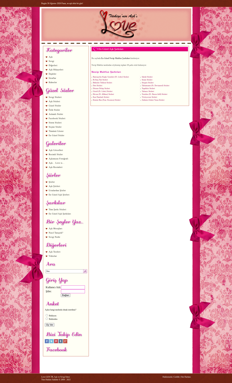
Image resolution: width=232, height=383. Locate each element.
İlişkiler (52, 74)
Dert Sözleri (97, 85)
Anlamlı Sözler (56, 114)
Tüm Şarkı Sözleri (57, 209)
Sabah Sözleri (147, 77)
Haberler (53, 82)
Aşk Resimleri (56, 167)
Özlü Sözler (54, 110)
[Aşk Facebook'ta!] (47, 342)
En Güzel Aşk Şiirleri (59, 195)
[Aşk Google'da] (65, 342)
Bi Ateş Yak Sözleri (100, 80)
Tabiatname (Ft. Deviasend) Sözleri (155, 85)
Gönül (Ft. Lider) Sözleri (102, 91)
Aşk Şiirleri (54, 186)
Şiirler (52, 182)
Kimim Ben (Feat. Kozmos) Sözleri (106, 100)
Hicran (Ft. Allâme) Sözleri (103, 94)
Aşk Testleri (54, 252)
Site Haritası (186, 377)
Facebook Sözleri (57, 118)
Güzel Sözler (55, 106)
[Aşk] (116, 44)
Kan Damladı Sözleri (101, 97)
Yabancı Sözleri (148, 91)
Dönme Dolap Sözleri (101, 88)
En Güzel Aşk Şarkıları (60, 214)
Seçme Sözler (55, 127)
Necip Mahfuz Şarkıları (106, 72)
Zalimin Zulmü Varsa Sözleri (153, 100)
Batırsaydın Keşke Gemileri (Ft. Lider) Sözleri (111, 77)
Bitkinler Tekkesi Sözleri (102, 83)
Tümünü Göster (56, 131)
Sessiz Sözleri (147, 80)
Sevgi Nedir (54, 237)
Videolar (53, 256)
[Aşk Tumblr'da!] (61, 342)
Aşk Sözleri (54, 101)
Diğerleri (53, 65)
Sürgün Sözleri (148, 83)
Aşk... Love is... (57, 163)
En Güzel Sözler (56, 135)
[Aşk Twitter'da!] (51, 342)
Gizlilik (177, 377)
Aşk (51, 57)
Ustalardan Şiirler (57, 190)
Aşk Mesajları (55, 228)
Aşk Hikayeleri (56, 69)
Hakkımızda (167, 377)
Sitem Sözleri (55, 122)
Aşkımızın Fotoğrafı (58, 159)
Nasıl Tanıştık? (56, 233)
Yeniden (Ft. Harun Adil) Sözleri (154, 94)
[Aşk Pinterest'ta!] (56, 342)
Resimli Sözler (56, 154)
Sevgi (51, 61)
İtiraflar (52, 78)
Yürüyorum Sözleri (149, 97)
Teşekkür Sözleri (148, 88)
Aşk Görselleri (56, 150)
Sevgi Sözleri (55, 97)
